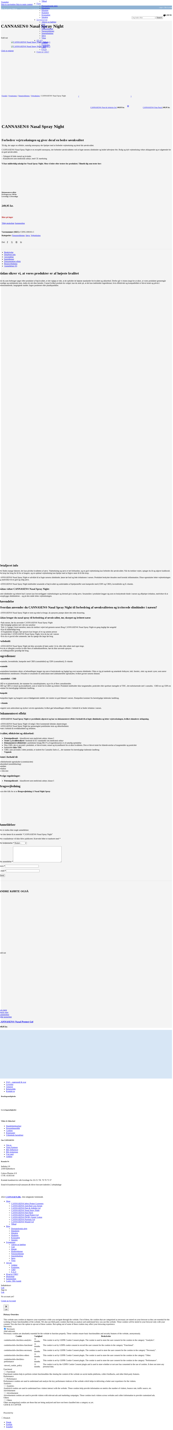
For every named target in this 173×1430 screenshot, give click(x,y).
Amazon (9, 1087)
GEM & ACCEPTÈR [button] (12, 1405)
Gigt (43, 24)
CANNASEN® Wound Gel (22, 1222)
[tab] (8, 252)
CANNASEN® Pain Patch (152, 107)
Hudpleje (45, 13)
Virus (44, 38)
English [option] (9, 1424)
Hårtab (44, 26)
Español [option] (9, 1427)
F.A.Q (44, 49)
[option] (89, 1422)
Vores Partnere (12, 1147)
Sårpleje (45, 17)
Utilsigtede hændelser (14, 1135)
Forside (4, 96)
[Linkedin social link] (21, 242)
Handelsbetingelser (13, 1126)
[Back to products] (128, 106)
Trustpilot (5, 2)
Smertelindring (47, 33)
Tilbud (44, 1)
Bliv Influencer (12, 1150)
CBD (44, 47)
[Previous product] (78, 96)
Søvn (44, 36)
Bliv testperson (12, 1152)
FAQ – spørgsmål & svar (16, 1082)
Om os (8, 1145)
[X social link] (12, 242)
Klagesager (10, 1133)
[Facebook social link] (7, 242)
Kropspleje (46, 15)
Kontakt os (10, 1091)
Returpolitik (11, 1089)
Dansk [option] (8, 1422)
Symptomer (12, 96)
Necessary (11, 1329)
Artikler (45, 43)
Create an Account (8, 1301)
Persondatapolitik (13, 1128)
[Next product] (131, 96)
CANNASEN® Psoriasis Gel (23, 1219)
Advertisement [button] (9, 1390)
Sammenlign (11, 1279)
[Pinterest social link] (16, 242)
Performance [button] (9, 1376)
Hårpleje (45, 10)
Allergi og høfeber (49, 22)
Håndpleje (46, 8)
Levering (9, 1084)
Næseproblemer (48, 31)
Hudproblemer (47, 29)
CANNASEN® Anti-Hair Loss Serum (26, 1206)
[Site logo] (15, 21)
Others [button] (6, 1398)
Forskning (46, 45)
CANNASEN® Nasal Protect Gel (25, 1215)
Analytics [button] (7, 1383)
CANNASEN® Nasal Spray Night (25, 1210)
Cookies (9, 1130)
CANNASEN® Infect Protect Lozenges (27, 1203)
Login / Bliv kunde (13, 1281)
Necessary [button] (8, 1326)
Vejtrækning (35, 96)
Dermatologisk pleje (50, 6)
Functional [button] (8, 1369)
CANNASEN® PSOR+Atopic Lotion (26, 1217)
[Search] (147, 13)
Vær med (10, 1154)
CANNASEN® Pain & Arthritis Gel (103, 107)
